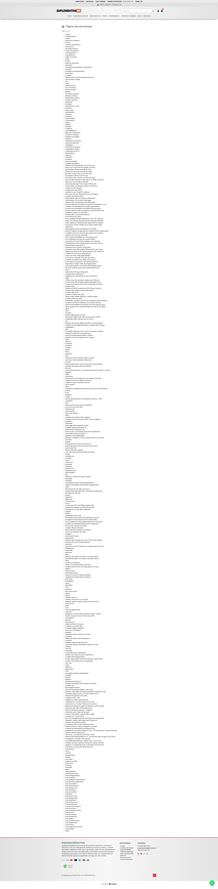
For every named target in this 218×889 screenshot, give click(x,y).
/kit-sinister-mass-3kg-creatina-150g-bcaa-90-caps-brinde (84, 249)
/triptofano (68, 481)
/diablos (67, 569)
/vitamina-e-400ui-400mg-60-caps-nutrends (79, 358)
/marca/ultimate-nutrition (73, 810)
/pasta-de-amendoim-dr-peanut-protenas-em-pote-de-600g (84, 706)
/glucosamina (69, 538)
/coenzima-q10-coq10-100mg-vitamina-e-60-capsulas (82, 241)
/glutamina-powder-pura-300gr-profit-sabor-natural (82, 558)
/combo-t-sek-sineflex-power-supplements (79, 661)
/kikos (67, 386)
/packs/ (67, 122)
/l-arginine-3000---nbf (72, 698)
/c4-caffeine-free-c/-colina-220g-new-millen (79, 724)
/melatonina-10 (70, 409)
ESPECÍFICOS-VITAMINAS (128, 16)
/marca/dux (69, 794)
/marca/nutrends (70, 808)
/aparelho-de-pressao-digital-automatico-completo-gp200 (84, 323)
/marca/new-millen (71, 796)
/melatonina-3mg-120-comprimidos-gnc (78, 333)
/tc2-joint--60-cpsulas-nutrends (75, 722)
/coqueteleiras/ (70, 55)
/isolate (67, 454)
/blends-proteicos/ (71, 96)
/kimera (67, 595)
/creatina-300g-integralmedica (75, 657)
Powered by (104, 884)
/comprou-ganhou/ (71, 100)
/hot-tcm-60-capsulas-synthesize (76, 526)
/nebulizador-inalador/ (72, 149)
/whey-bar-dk (69, 603)
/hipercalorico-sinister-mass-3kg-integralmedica (80, 264)
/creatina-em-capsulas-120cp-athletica (77, 417)
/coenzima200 (69, 411)
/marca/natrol (69, 825)
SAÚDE (139, 16)
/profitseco (68, 466)
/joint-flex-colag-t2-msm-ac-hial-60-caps (78, 173)
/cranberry (68, 345)
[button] (158, 11)
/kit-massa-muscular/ (72, 94)
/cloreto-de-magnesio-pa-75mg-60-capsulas (79, 507)
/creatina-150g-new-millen (73, 298)
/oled (66, 311)
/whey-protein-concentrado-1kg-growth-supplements (82, 431)
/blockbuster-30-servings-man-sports (77, 489)
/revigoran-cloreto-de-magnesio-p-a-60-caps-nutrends (83, 302)
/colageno (68, 534)
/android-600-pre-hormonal (74, 624)
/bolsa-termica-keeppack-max (75, 429)
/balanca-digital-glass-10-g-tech (75, 315)
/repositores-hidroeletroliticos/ (75, 71)
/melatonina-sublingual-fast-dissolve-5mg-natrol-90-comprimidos (86, 388)
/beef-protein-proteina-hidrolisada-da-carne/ (79, 77)
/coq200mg (68, 401)
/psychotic (68, 544)
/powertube (69, 376)
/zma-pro (68, 648)
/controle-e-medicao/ (72, 135)
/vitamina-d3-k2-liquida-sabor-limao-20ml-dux (80, 165)
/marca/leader (69, 829)
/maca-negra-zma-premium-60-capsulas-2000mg (81, 261)
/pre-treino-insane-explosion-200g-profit (78, 360)
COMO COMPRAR (100, 1)
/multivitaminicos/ (70, 53)
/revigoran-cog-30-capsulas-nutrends (77, 382)
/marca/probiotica (71, 784)
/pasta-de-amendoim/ (72, 63)
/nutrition (68, 753)
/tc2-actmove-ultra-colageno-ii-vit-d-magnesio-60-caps (83, 378)
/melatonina (69, 227)
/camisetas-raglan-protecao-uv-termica (78, 634)
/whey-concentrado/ (71, 51)
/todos (67, 831)
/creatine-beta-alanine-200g (74, 196)
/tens (66, 329)
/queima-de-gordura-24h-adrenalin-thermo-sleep (81, 446)
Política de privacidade (126, 853)
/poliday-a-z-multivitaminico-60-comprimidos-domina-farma (84, 745)
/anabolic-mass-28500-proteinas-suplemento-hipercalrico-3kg (85, 691)
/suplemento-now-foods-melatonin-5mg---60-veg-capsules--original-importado (91, 730)
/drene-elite (69, 550)
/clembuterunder (70, 470)
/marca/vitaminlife (71, 816)
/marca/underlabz (71, 814)
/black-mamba (69, 571)
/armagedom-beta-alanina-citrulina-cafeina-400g (81, 519)
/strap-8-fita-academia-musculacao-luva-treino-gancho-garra (85, 304)
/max (66, 356)
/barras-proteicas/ (71, 161)
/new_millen (69, 759)
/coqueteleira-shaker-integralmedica (76, 673)
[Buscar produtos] (153, 11)
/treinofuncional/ (70, 90)
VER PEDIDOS (90, 1)
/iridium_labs (69, 763)
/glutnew (68, 620)
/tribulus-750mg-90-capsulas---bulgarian (78, 710)
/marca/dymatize (70, 800)
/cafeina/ (68, 124)
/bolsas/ (67, 92)
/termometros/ (70, 153)
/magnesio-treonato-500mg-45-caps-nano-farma (81, 276)
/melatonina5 (69, 548)
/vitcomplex (69, 651)
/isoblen (67, 495)
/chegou (68, 34)
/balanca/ (68, 155)
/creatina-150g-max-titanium (74, 528)
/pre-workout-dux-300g (73, 216)
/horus (67, 352)
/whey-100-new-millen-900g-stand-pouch (78, 708)
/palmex (67, 677)
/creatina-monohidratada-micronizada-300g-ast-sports (83, 208)
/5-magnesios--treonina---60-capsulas (77, 739)
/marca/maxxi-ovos (71, 802)
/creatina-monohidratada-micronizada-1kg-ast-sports (82, 206)
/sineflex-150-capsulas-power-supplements (79, 655)
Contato (122, 846)
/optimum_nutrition (71, 761)
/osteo (67, 487)
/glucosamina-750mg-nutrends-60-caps (78, 169)
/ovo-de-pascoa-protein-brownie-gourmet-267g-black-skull (84, 210)
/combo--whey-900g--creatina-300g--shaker (80, 714)
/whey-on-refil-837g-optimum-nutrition (77, 565)
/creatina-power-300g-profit (74, 274)
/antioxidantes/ (70, 112)
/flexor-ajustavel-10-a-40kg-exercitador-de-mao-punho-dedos (85, 307)
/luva (66, 608)
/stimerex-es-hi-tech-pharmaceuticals (77, 542)
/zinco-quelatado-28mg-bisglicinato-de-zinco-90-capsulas (84, 218)
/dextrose (68, 667)
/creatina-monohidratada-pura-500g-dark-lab (80, 728)
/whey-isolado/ (70, 118)
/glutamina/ (68, 102)
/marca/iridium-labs (71, 798)
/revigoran (68, 636)
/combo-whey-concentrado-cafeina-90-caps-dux (81, 186)
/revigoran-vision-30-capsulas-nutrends (78, 380)
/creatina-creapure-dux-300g (74, 294)
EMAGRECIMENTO (114, 16)
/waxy (67, 665)
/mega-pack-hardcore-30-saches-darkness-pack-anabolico (84, 251)
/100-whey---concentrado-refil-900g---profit (79, 734)
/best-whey (68, 579)
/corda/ (67, 42)
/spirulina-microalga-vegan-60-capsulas (78, 366)
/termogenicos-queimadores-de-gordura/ (78, 67)
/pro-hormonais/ (70, 87)
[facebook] (138, 854)
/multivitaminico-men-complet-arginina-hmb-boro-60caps (84, 243)
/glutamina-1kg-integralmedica (74, 436)
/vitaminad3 (68, 423)
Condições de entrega (126, 848)
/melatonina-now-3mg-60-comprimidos (78, 247)
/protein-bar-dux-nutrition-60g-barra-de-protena (81, 704)
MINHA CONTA (80, 1)
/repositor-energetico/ (72, 163)
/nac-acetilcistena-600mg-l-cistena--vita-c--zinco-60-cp (83, 741)
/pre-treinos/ (69, 73)
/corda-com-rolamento (72, 562)
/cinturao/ (68, 114)
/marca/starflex (70, 777)
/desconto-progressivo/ (72, 133)
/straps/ (67, 61)
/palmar (67, 593)
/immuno (68, 368)
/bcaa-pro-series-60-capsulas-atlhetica (78, 575)
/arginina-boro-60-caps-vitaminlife (76, 235)
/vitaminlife (68, 767)
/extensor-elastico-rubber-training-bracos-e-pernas (82, 601)
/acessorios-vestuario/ (72, 40)
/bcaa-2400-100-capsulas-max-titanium (78, 530)
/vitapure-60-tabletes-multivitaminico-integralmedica (82, 485)
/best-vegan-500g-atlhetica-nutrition (77, 425)
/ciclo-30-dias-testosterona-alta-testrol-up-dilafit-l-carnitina (84, 180)
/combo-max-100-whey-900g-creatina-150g (79, 505)
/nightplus (68, 421)
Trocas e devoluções (126, 859)
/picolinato (68, 464)
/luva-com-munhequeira (73, 630)
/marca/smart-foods (71, 773)
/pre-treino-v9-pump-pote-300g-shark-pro (79, 747)
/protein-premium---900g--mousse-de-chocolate (81, 726)
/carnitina (68, 458)
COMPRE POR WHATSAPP (114, 1)
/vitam (67, 339)
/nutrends (68, 765)
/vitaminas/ (68, 65)
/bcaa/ (67, 59)
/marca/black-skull (71, 822)
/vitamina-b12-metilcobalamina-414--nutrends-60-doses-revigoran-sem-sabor (90, 736)
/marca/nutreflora (71, 792)
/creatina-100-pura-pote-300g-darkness (78, 253)
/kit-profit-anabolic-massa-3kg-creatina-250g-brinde (82, 268)
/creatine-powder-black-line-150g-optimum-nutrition (82, 567)
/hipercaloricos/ (70, 85)
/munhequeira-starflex (72, 687)
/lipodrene (68, 552)
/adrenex (68, 341)
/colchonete (69, 462)
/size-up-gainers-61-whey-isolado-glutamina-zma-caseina (83, 522)
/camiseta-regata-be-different (74, 628)
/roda (67, 393)
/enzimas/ (68, 126)
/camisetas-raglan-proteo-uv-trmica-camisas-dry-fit (81, 693)
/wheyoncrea (69, 468)
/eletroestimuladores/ (72, 143)
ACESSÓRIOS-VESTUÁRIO (80, 16)
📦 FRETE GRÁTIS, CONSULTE (109, 5)
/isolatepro (68, 354)
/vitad (67, 605)
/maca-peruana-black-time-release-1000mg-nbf (80, 184)
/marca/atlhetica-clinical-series (75, 779)
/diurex (67, 270)
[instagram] (144, 854)
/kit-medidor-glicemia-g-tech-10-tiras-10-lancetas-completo (84, 331)
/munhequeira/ (70, 120)
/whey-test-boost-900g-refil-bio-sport (77, 712)
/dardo (67, 309)
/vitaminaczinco (70, 501)
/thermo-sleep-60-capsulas (74, 450)
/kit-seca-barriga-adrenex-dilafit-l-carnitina (79, 335)
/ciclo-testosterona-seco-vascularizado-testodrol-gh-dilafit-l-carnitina (87, 370)
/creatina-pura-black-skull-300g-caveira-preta (80, 259)
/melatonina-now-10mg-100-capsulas (77, 192)
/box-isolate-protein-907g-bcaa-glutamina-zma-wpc (82, 517)
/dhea (67, 560)
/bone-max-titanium (71, 413)
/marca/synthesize (71, 804)
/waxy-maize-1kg (70, 448)
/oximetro (68, 313)
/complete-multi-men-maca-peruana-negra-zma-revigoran (84, 233)
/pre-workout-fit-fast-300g (74, 407)
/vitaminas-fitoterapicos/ (73, 44)
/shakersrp (68, 497)
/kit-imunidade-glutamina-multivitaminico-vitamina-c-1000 (83, 399)
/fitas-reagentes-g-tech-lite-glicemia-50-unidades (81, 229)
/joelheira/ (68, 139)
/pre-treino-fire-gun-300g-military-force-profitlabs (81, 194)
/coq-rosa (68, 663)
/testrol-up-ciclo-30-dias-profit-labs (76, 182)
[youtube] (141, 854)
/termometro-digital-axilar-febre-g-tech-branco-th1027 (82, 317)
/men (66, 587)
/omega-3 (68, 646)
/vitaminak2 (68, 479)
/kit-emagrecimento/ (71, 49)
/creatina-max (69, 685)
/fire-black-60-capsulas (72, 493)
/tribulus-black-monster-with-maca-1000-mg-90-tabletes (83, 540)
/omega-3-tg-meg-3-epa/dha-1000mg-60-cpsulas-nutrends (84, 743)
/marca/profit (69, 812)
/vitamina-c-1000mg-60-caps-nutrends (77, 476)
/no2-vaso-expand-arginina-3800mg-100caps (80, 452)
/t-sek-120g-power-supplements (75, 653)
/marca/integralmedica (72, 775)
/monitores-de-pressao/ (73, 147)
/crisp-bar (68, 612)
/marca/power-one (71, 788)
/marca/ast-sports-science (73, 827)
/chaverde (68, 343)
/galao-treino (69, 669)
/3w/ (66, 81)
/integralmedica (70, 755)
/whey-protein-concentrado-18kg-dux (77, 214)
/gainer (67, 350)
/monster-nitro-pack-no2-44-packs (76, 599)
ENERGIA (104, 16)
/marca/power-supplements (74, 782)
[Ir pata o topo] (154, 875)
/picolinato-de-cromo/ (72, 106)
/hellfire (67, 513)
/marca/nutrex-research (73, 806)
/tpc (66, 403)
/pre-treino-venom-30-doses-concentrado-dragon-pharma (84, 546)
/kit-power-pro (70, 622)
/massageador (69, 327)
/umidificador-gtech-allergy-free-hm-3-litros (79, 319)
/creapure (68, 640)
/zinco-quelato (70, 384)
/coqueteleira (69, 618)
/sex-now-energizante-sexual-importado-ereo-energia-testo (84, 718)
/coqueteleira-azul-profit (73, 515)
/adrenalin (68, 589)
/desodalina (68, 585)
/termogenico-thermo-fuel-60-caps (76, 176)
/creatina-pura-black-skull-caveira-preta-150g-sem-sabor (84, 284)
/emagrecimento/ (70, 36)
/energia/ (68, 69)
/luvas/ (67, 83)
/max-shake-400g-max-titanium (75, 433)
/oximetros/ (69, 157)
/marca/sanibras (70, 790)
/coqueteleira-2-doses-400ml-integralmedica (79, 483)
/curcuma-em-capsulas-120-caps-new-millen (79, 257)
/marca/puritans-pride (72, 820)
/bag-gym (68, 679)
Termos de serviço (125, 857)
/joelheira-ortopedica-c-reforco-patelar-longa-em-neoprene (84, 438)
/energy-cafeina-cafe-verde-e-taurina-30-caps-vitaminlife (83, 364)
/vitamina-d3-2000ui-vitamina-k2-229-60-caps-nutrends (83, 288)
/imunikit (68, 362)
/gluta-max (68, 499)
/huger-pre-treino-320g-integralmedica (77, 255)
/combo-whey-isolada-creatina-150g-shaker (79, 290)
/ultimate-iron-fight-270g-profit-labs (76, 700)
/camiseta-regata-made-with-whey (76, 642)
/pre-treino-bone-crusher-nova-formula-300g (80, 178)
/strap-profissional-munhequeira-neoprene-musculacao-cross (85, 204)
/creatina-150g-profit (72, 292)
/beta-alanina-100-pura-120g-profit (76, 272)
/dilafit (67, 374)
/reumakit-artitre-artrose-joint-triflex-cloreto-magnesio (82, 419)
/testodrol (68, 372)
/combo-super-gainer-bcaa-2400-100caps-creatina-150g (83, 659)
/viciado (67, 397)
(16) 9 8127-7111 (128, 1)
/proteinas (68, 159)
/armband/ (68, 116)
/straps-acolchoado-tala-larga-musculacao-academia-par (83, 491)
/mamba (67, 442)
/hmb (67, 671)
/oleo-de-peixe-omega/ (72, 79)
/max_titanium (69, 749)
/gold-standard (70, 472)
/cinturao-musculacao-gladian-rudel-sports (79, 689)
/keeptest (68, 632)
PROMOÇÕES (147, 16)
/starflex (68, 757)
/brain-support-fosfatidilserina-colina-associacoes (81, 237)
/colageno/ (68, 128)
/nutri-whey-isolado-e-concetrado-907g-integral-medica (83, 266)
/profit (67, 751)
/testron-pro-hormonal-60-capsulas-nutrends (80, 167)
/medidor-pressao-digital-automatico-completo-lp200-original (85, 325)
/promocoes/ (69, 47)
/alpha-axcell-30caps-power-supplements (78, 405)
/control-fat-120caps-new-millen (75, 532)
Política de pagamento (126, 851)
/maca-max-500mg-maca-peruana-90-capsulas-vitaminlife (84, 221)
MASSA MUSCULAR (95, 16)
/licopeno (68, 347)
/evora (67, 503)
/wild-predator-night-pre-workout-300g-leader (80, 198)
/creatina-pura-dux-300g (73, 190)
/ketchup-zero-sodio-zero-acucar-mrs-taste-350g (81, 556)
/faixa (67, 415)
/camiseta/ (68, 104)
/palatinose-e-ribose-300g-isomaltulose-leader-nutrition (83, 614)
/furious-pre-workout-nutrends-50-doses (78, 171)
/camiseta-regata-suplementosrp (75, 427)
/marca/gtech (69, 818)
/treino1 (67, 460)
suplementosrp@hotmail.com (146, 848)
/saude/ (67, 38)
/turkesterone (69, 456)
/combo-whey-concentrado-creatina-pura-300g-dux (82, 280)
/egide (67, 278)
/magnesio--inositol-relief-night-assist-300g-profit (81, 720)
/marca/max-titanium (72, 786)
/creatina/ (68, 75)
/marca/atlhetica (70, 771)
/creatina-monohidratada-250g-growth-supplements (82, 524)
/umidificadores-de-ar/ (72, 151)
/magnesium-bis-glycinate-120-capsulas (78, 577)
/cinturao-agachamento (72, 610)
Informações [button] (125, 843)
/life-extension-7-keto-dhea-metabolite (77, 509)
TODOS (69, 16)
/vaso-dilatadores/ (71, 130)
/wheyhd (68, 511)
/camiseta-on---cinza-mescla (74, 716)
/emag (67, 583)
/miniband (68, 395)
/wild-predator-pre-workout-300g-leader (78, 200)
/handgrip (68, 675)
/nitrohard (68, 440)
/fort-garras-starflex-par (73, 681)
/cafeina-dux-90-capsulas (73, 188)
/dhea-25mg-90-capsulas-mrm (75, 245)
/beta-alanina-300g (71, 573)
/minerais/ (68, 108)
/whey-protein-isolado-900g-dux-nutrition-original (81, 296)
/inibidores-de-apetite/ (72, 137)
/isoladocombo (70, 286)
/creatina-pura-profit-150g (73, 626)
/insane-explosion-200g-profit (74, 732)
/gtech (67, 769)
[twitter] (147, 854)
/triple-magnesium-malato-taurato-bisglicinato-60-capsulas (84, 223)
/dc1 (66, 321)
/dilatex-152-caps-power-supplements (77, 638)
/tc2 (66, 474)
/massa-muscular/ (71, 57)
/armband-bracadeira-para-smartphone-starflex (80, 683)
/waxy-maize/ (69, 110)
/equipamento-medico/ (72, 98)
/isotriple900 (69, 581)
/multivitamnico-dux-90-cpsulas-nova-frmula (79, 702)
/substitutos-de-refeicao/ (73, 141)
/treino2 (67, 390)
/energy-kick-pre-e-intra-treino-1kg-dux (78, 444)
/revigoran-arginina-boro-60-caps (76, 212)
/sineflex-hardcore (71, 597)
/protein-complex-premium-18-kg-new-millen (80, 616)
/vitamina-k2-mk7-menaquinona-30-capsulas (79, 337)
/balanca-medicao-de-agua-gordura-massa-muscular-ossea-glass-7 (87, 231)
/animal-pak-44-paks (72, 536)
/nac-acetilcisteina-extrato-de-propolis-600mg (80, 239)
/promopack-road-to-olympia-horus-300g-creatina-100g (83, 225)
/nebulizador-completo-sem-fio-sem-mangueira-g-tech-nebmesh (86, 300)
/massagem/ (69, 145)
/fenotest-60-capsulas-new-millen (76, 696)
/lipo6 (67, 554)
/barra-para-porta (71, 591)
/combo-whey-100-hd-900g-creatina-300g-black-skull (82, 282)
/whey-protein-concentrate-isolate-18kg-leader (80, 202)
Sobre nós (123, 855)
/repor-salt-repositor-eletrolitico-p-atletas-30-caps (81, 644)
